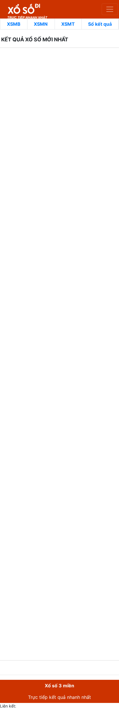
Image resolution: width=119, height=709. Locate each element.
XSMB (14, 24)
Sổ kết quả (100, 24)
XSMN (41, 24)
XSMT (68, 24)
